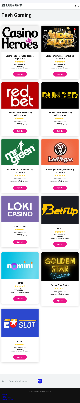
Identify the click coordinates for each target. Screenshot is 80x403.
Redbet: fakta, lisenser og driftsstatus (20, 114)
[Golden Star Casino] (60, 280)
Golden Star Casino (60, 285)
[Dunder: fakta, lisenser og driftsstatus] (60, 108)
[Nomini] (20, 278)
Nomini (20, 283)
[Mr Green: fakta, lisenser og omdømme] (20, 165)
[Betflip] (60, 224)
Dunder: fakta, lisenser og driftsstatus (60, 114)
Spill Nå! (20, 74)
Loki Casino (20, 226)
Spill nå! (20, 242)
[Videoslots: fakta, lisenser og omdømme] (60, 51)
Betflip (60, 228)
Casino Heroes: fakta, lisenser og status (20, 57)
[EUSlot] (20, 337)
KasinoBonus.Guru (11, 5)
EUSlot (20, 341)
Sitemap (4, 394)
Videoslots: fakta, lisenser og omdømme (60, 57)
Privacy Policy (6, 398)
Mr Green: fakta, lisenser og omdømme (20, 170)
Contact (4, 396)
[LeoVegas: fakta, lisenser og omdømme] (60, 165)
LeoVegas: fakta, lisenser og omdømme (60, 170)
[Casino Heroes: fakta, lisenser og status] (20, 51)
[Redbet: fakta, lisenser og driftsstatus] (20, 108)
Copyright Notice (7, 399)
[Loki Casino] (20, 222)
